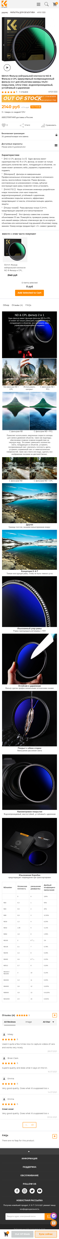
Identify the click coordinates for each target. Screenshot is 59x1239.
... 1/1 (30, 1125)
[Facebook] (17, 1191)
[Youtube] (39, 1191)
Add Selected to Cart (29, 293)
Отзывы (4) (17, 305)
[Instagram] (24, 1191)
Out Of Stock (22, 1234)
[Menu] (38, 4)
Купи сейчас (46, 1234)
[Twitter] (32, 1191)
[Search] (46, 4)
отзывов (23, 92)
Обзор (6, 305)
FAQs (28, 305)
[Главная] (4, 4)
